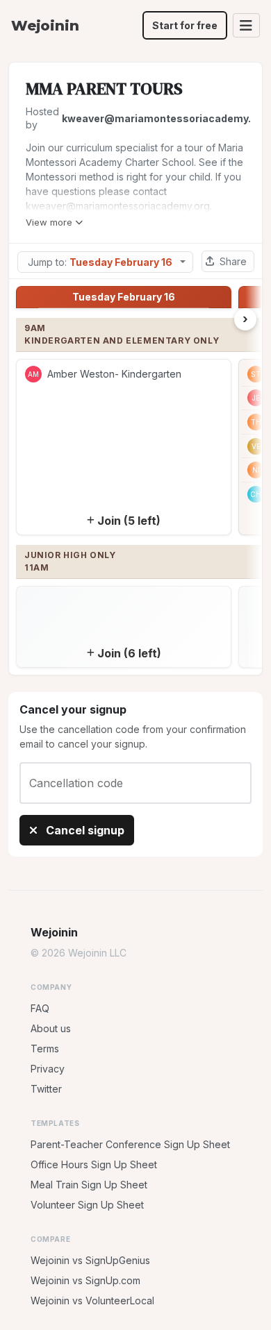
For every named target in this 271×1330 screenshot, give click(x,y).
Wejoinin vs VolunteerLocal (92, 1300)
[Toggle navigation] (246, 25)
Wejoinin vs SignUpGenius (90, 1260)
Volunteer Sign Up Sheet (87, 1205)
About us (51, 1028)
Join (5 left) (129, 521)
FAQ (40, 1008)
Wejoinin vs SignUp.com (85, 1280)
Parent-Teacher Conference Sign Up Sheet (130, 1144)
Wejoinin (45, 25)
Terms (45, 1048)
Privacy (48, 1069)
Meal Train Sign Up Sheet (89, 1184)
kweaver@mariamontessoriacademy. (156, 118)
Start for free (184, 25)
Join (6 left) (129, 653)
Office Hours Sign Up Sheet (94, 1164)
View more (49, 222)
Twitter (46, 1089)
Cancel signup (83, 830)
